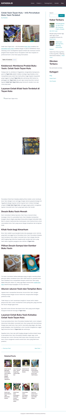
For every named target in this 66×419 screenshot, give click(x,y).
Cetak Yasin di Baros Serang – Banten (25, 370)
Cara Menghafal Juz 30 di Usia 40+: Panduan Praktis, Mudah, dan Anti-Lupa (57, 27)
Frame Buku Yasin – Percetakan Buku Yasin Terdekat (25, 395)
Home (32, 3)
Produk (39, 3)
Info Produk (53, 81)
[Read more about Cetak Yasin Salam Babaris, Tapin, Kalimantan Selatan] (8, 386)
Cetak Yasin (53, 78)
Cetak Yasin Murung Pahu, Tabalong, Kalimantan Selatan (56, 45)
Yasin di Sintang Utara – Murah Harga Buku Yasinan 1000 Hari (17, 371)
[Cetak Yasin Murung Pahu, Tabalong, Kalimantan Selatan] (52, 43)
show (14, 59)
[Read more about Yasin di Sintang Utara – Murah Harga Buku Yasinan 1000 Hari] (17, 363)
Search (51, 13)
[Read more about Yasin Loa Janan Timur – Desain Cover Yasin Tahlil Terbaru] (35, 386)
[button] (41, 3)
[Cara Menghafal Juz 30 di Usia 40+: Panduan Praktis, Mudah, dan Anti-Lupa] (52, 25)
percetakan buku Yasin (7, 48)
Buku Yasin (27, 46)
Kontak (57, 3)
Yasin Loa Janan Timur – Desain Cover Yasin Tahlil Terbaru (34, 395)
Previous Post (6, 348)
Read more (53, 39)
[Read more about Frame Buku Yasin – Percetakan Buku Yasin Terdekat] (26, 386)
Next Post (38, 348)
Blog (62, 3)
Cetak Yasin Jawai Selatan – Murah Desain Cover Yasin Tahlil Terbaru (34, 371)
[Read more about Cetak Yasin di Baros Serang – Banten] (26, 363)
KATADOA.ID (7, 3)
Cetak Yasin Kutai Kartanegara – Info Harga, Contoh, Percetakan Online (16, 397)
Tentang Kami (48, 3)
